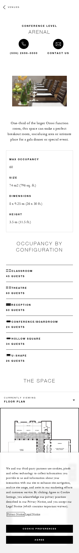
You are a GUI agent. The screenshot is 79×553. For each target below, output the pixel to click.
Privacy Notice (15, 514)
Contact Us (58, 53)
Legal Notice (32, 514)
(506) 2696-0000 (24, 53)
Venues (14, 7)
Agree (40, 539)
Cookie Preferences (40, 528)
